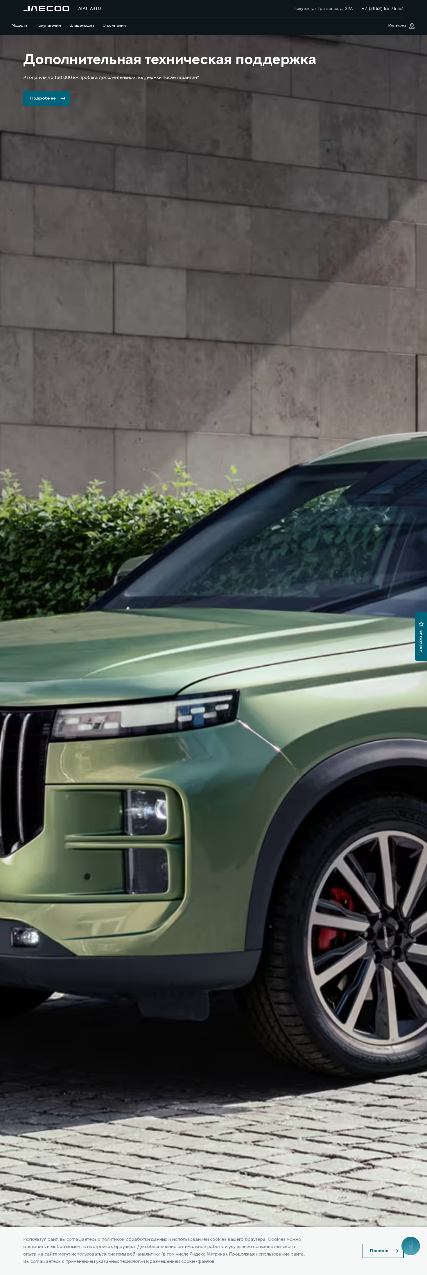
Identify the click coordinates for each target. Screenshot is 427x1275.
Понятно (379, 1251)
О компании (114, 26)
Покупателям (48, 26)
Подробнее (43, 98)
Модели (19, 26)
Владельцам (82, 26)
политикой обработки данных (134, 1239)
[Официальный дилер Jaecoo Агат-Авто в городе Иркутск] (46, 8)
